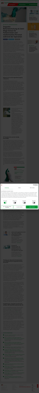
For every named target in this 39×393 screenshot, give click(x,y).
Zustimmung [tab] (7, 187)
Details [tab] (19, 187)
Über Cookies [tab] (32, 187)
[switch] (14, 203)
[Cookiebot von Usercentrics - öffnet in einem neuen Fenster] (34, 185)
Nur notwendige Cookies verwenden (7, 207)
